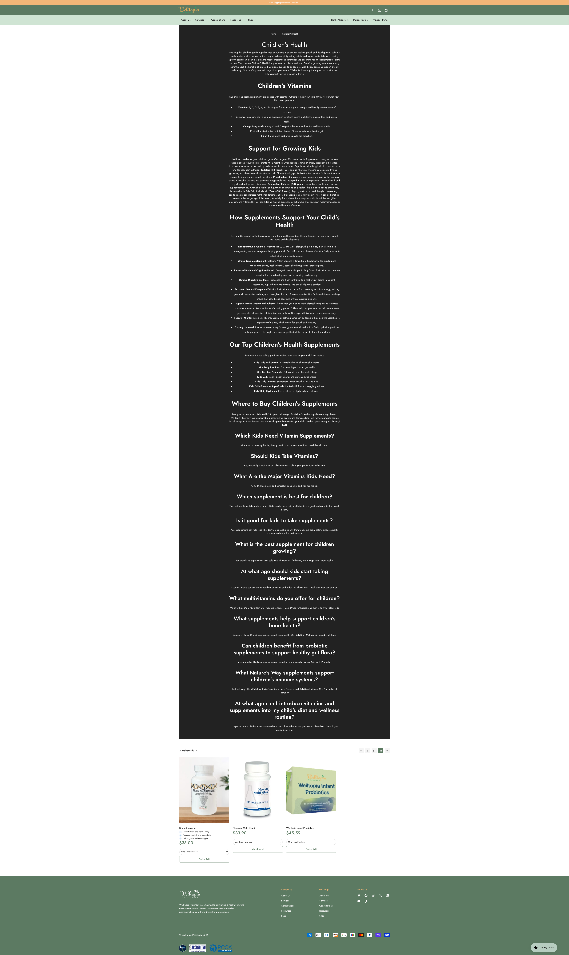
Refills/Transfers (340, 19)
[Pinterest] (358, 895)
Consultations (218, 19)
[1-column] (361, 750)
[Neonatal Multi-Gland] (258, 790)
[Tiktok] (366, 901)
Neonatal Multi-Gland (244, 828)
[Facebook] (366, 895)
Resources (235, 19)
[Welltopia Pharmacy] (189, 10)
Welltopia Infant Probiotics (300, 828)
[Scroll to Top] (563, 938)
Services (199, 19)
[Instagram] (373, 895)
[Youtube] (358, 901)
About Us (186, 19)
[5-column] (387, 750)
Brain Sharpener (187, 828)
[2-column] (367, 750)
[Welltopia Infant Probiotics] (311, 790)
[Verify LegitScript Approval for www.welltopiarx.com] (182, 948)
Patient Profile (360, 19)
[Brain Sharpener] (204, 790)
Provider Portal (380, 19)
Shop (250, 19)
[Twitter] (380, 895)
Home (273, 33)
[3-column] (374, 750)
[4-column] (380, 750)
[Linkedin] (387, 895)
